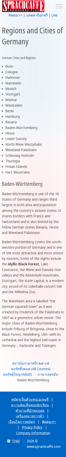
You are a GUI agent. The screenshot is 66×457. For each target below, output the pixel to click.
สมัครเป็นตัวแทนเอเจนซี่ (30, 399)
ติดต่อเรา (15, 15)
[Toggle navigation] (59, 6)
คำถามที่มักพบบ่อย (30, 410)
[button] (15, 441)
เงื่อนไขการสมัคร (21, 421)
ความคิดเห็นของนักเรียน (30, 405)
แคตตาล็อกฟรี (37, 15)
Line (54, 15)
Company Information (33, 433)
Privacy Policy (32, 427)
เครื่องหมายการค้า (30, 416)
